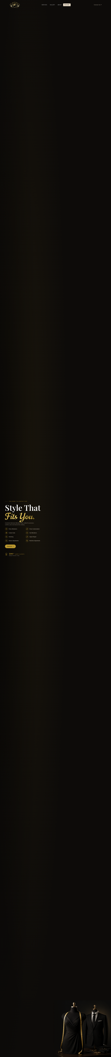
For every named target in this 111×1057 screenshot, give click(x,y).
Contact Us (97, 4)
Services (9, 546)
